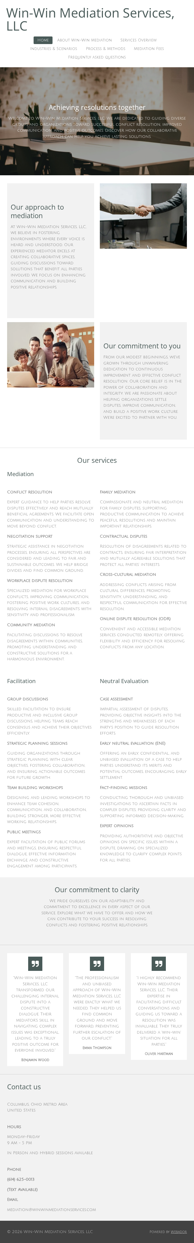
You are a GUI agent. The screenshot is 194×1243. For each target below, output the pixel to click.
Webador (179, 1232)
